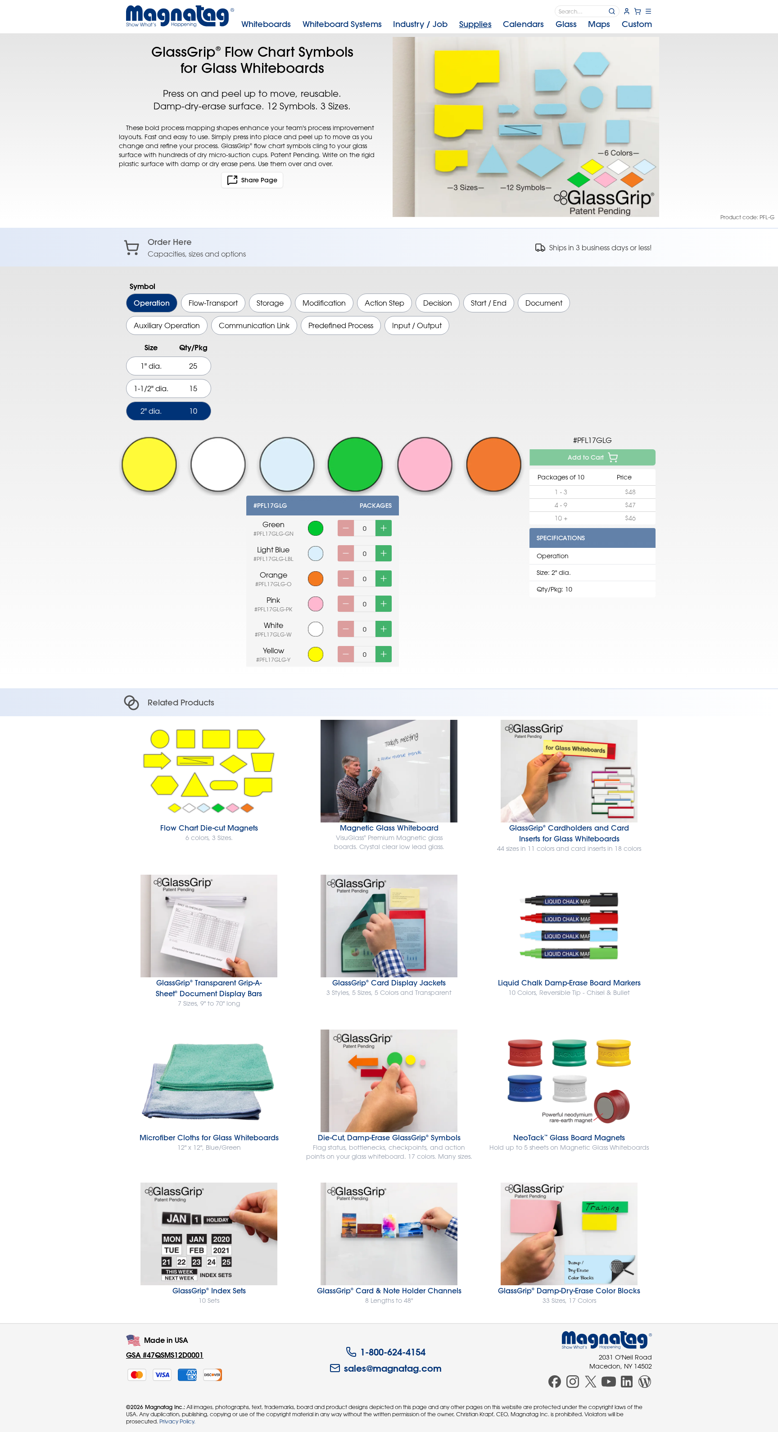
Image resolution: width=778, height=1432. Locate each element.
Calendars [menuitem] (523, 24)
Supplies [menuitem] (475, 24)
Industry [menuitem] (420, 24)
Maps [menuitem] (599, 24)
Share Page (259, 180)
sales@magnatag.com (393, 1368)
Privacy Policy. (177, 1421)
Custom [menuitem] (637, 24)
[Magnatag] (607, 1340)
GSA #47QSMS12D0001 (165, 1355)
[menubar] (446, 24)
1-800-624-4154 (392, 1352)
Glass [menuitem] (566, 24)
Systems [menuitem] (342, 24)
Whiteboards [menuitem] (266, 24)
